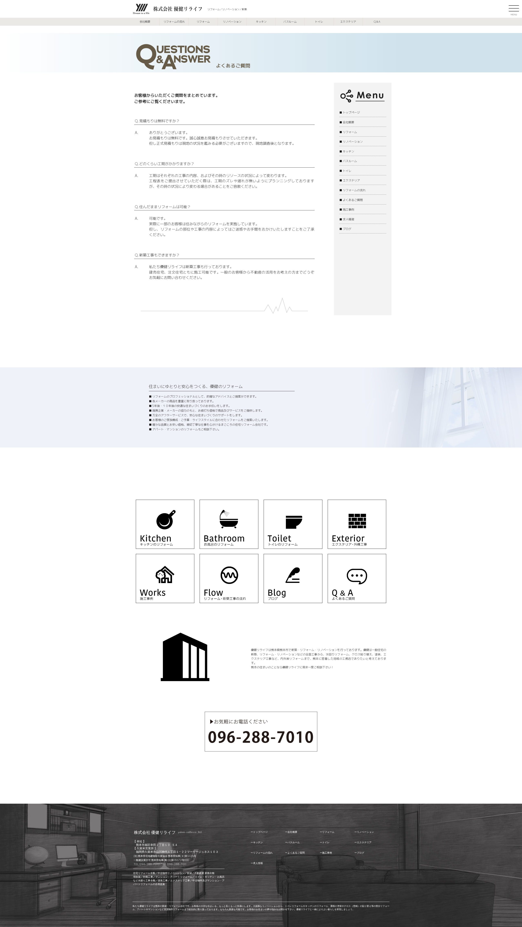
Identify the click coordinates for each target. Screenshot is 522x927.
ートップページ (259, 832)
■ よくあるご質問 (351, 200)
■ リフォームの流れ (352, 190)
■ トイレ (345, 171)
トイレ (319, 21)
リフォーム (203, 21)
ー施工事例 (326, 853)
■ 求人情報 (346, 219)
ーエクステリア (363, 842)
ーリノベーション (364, 832)
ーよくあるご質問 (295, 853)
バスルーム (290, 21)
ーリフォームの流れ (262, 853)
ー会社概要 (291, 832)
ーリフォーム (327, 832)
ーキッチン (257, 842)
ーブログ (359, 853)
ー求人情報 (257, 863)
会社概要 (145, 21)
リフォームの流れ (174, 21)
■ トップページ (349, 112)
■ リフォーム (348, 132)
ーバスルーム (292, 842)
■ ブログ (345, 229)
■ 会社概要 (346, 122)
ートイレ (325, 842)
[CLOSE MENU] (514, 8)
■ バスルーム (348, 161)
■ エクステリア (349, 180)
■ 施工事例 (346, 209)
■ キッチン (346, 151)
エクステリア (348, 21)
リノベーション (232, 21)
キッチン (261, 21)
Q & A (377, 21)
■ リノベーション (351, 142)
